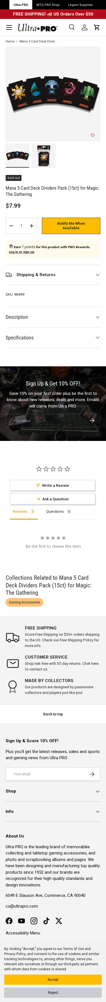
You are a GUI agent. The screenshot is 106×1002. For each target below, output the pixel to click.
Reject (53, 993)
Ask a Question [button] (55, 498)
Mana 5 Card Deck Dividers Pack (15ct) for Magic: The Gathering (39, 41)
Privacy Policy (14, 954)
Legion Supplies (80, 5)
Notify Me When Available (71, 225)
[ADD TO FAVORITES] (92, 135)
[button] (97, 27)
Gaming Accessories (24, 602)
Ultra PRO (21, 5)
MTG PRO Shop (48, 5)
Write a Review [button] (55, 485)
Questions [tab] (55, 511)
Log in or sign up (21, 252)
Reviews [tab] (20, 511)
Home (10, 41)
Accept (53, 980)
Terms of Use (73, 949)
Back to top (53, 714)
